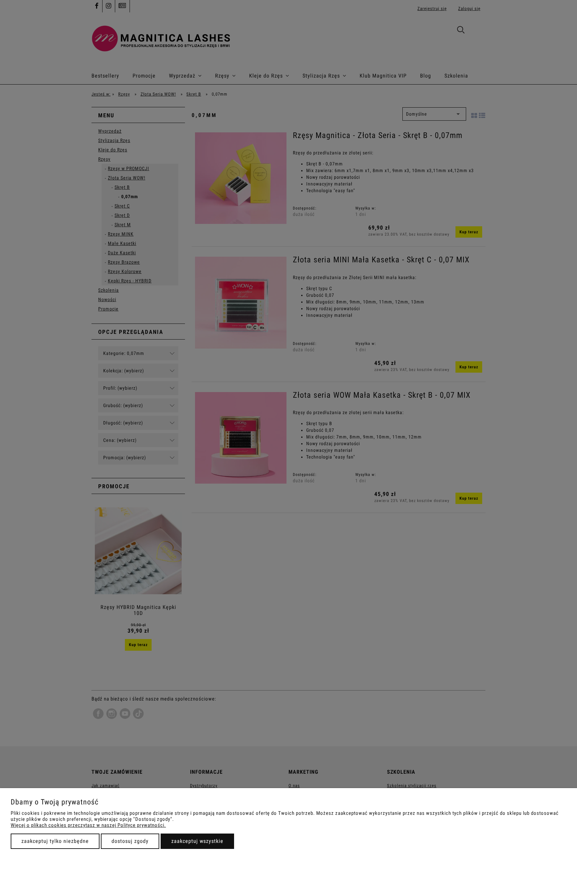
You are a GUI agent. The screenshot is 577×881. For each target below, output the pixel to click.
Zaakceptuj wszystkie (197, 841)
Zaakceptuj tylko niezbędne (55, 841)
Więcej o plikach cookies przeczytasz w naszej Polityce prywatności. (88, 825)
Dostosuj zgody (130, 841)
